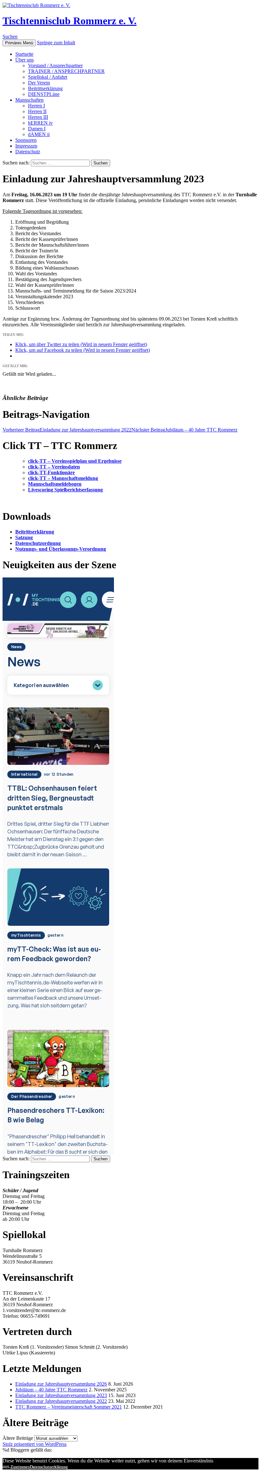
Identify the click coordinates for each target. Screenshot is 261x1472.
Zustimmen (20, 1466)
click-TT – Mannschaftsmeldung (63, 478)
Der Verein (39, 82)
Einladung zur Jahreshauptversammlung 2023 (61, 1395)
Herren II (37, 111)
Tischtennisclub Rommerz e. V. (70, 20)
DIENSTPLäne (44, 94)
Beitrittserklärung (45, 88)
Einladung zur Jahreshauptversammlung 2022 (67, 429)
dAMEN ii (39, 134)
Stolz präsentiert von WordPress (35, 1444)
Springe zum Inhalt (56, 42)
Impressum (26, 146)
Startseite (24, 54)
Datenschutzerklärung (49, 1466)
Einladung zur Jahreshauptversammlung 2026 (61, 1384)
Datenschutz (27, 151)
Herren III (38, 117)
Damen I (37, 128)
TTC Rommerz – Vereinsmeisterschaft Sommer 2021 (68, 1407)
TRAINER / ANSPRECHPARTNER (66, 71)
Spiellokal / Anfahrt (47, 77)
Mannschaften (29, 100)
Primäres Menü (19, 42)
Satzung (24, 537)
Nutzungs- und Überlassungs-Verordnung (60, 549)
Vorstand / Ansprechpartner (55, 65)
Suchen (10, 36)
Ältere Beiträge (18, 1438)
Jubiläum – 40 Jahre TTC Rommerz (184, 429)
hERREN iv (40, 123)
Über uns (24, 59)
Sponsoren (26, 140)
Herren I (36, 105)
